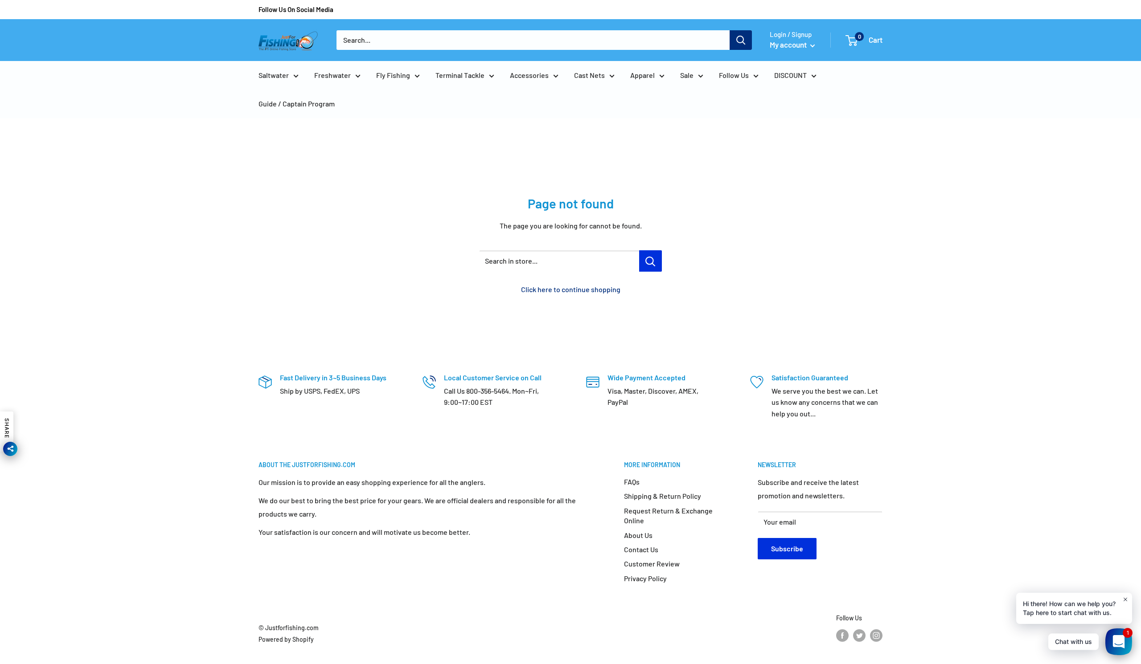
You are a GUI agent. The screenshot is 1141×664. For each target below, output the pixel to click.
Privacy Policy (645, 578)
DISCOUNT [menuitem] (790, 75)
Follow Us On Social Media (296, 9)
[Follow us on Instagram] (876, 635)
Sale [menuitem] (687, 75)
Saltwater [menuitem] (274, 75)
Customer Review (652, 563)
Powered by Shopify (286, 639)
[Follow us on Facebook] (842, 635)
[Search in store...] (650, 261)
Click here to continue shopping (570, 289)
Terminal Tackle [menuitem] (459, 75)
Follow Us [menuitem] (734, 75)
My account (789, 44)
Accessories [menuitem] (529, 75)
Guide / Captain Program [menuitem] (297, 103)
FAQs (632, 481)
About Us (638, 535)
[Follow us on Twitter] (859, 635)
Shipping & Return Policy (662, 496)
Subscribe (787, 548)
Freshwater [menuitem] (332, 75)
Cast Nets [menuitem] (589, 75)
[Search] (741, 40)
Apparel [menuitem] (642, 75)
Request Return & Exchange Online (668, 515)
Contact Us (641, 549)
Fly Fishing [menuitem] (393, 75)
